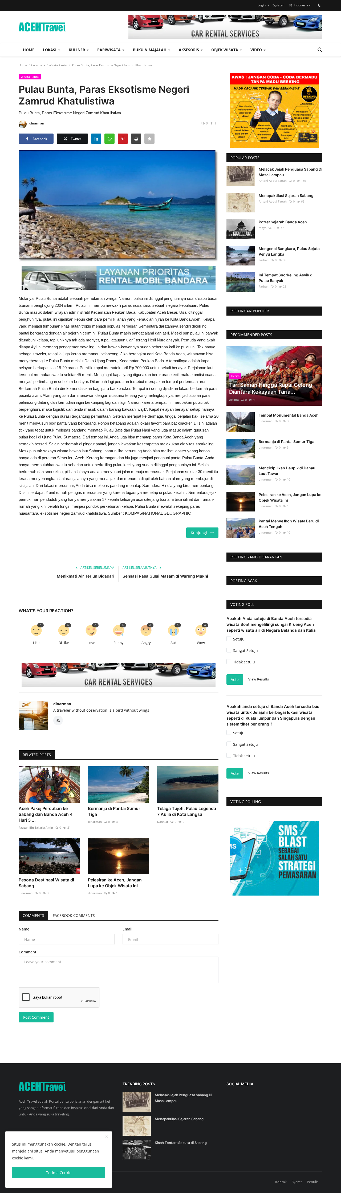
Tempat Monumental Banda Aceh (289, 415)
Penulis (312, 1181)
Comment (27, 951)
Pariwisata (38, 65)
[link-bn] (225, 27)
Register (278, 5)
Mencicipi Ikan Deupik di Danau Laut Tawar (287, 471)
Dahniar (162, 822)
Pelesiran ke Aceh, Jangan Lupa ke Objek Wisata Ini (115, 882)
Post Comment (36, 1017)
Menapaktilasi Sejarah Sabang (286, 195)
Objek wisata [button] (225, 49)
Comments (33, 915)
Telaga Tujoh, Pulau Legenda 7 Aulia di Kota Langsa (186, 811)
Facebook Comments (74, 915)
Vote (235, 679)
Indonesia (300, 5)
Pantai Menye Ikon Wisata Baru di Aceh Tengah (289, 524)
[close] (106, 1137)
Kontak (281, 1181)
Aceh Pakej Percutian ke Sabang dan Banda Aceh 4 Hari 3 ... (46, 814)
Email (127, 929)
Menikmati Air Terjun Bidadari (85, 576)
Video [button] (256, 49)
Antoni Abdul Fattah (273, 181)
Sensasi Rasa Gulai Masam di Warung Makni (165, 576)
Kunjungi (200, 532)
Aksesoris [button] (189, 49)
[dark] (319, 5)
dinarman (36, 123)
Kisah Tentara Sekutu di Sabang (181, 1142)
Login (262, 5)
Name (24, 929)
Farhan (264, 260)
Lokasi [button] (50, 49)
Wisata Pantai (58, 65)
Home (28, 49)
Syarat (297, 1181)
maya (262, 228)
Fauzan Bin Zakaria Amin (36, 827)
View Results (258, 679)
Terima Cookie (58, 1172)
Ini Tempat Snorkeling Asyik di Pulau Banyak (286, 278)
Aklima (234, 400)
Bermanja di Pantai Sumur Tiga (114, 811)
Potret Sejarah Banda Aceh (283, 222)
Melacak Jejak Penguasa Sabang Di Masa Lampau (290, 172)
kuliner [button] (77, 49)
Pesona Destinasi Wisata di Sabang (46, 882)
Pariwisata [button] (109, 49)
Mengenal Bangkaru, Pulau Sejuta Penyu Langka (289, 251)
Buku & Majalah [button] (150, 49)
